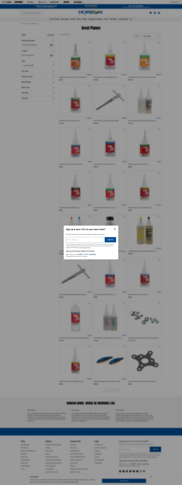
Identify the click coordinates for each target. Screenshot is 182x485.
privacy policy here (86, 247)
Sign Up (110, 240)
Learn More (92, 254)
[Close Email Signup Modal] (115, 229)
